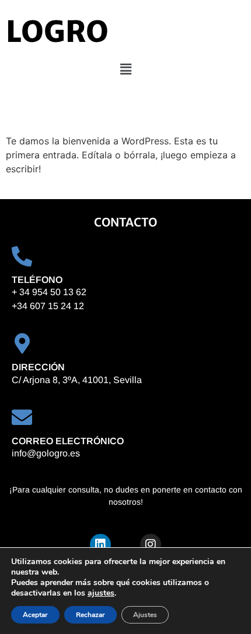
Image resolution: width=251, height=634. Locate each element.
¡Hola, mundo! (67, 112)
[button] (125, 69)
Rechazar (90, 614)
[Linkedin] (100, 544)
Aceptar (35, 614)
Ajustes (145, 614)
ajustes (101, 593)
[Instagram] (150, 544)
